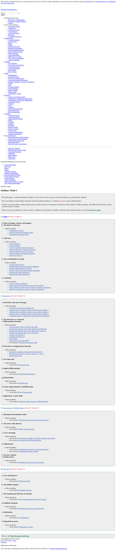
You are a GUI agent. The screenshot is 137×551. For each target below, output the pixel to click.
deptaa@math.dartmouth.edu (58, 548)
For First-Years (12, 41)
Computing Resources (14, 36)
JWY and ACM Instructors (16, 78)
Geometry (11, 104)
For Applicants (12, 63)
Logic (10, 105)
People (6, 73)
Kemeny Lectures (13, 129)
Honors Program (13, 53)
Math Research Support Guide (17, 150)
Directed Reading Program (16, 50)
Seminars (11, 124)
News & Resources (10, 135)
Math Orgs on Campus (15, 57)
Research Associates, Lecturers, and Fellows (21, 82)
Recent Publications (14, 112)
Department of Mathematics (9, 9)
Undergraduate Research (15, 109)
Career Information (13, 55)
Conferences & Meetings (15, 132)
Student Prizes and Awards (16, 140)
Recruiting (11, 35)
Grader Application (13, 60)
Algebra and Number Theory (16, 97)
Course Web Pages (13, 33)
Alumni (10, 23)
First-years (7, 166)
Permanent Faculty (13, 77)
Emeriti (10, 83)
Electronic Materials (14, 148)
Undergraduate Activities (15, 119)
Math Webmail (12, 155)
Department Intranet (14, 26)
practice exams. (95, 210)
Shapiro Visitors (13, 90)
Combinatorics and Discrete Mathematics (20, 100)
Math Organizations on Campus (13, 181)
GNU (10, 540)
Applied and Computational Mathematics (20, 98)
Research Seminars (13, 110)
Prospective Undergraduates (16, 20)
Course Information (14, 40)
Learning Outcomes (14, 46)
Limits (5, 217)
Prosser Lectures (13, 127)
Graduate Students (13, 87)
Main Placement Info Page (19, 536)
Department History (14, 142)
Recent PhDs (12, 70)
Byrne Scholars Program (15, 51)
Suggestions (11, 158)
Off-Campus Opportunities (12, 183)
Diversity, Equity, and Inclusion (17, 144)
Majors (10, 43)
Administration (12, 75)
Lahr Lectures (12, 130)
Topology (11, 107)
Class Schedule (12, 31)
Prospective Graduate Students (17, 21)
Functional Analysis (14, 102)
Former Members (13, 88)
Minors (10, 45)
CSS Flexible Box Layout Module (105, 1)
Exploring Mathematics (15, 134)
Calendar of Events (13, 30)
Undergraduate (8, 38)
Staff (9, 85)
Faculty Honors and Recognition (17, 139)
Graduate (7, 62)
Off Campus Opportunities (16, 58)
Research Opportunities (15, 48)
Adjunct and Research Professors (18, 80)
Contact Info (12, 28)
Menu (2, 15)
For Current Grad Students (16, 65)
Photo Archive (12, 92)
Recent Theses (12, 72)
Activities (7, 114)
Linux (14, 540)
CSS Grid (87, 1)
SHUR (10, 120)
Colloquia (11, 122)
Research (7, 95)
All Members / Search (14, 93)
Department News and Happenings (18, 137)
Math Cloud (11, 157)
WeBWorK (11, 153)
